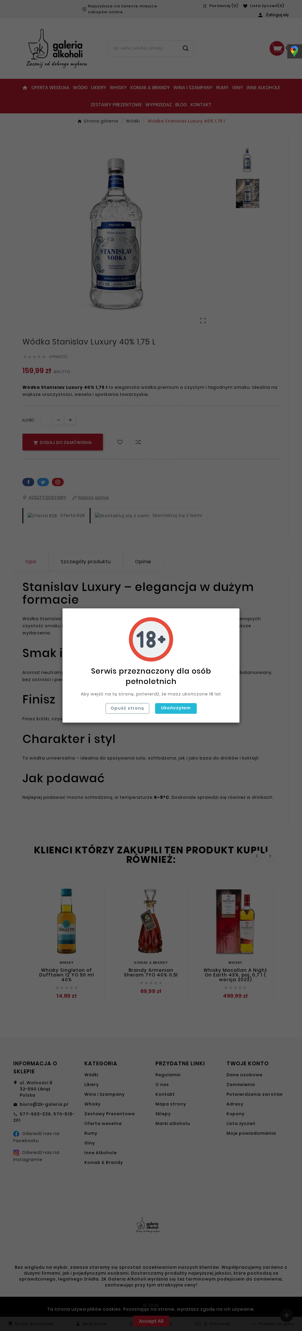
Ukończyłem (176, 708)
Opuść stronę (127, 708)
